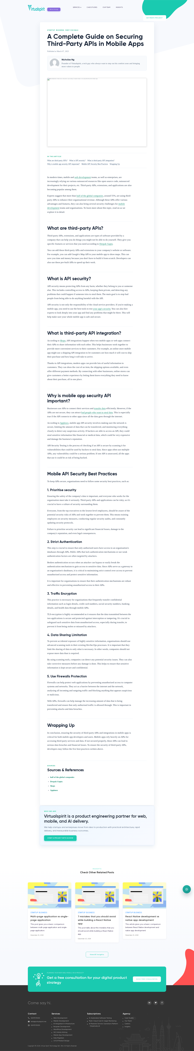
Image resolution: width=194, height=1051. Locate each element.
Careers (127, 1024)
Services (76, 7)
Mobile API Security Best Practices (95, 164)
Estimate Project (154, 18)
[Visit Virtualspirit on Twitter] (155, 1003)
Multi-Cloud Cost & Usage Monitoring (102, 1021)
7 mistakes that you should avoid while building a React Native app (97, 920)
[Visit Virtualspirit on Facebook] (162, 1003)
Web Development (60, 1018)
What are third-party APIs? (57, 160)
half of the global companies (62, 777)
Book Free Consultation (146, 979)
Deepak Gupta (56, 781)
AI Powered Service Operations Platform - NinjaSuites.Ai (103, 1025)
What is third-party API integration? (100, 160)
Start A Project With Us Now (60, 838)
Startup (51, 30)
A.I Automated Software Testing (100, 1018)
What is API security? (77, 160)
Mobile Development (61, 1021)
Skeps (52, 786)
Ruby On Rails (72, 30)
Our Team (106, 7)
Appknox (54, 790)
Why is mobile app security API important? (63, 164)
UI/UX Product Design (61, 1041)
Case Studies (92, 7)
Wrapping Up (115, 164)
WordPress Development (62, 1029)
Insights (119, 7)
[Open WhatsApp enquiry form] (187, 889)
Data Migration (58, 1038)
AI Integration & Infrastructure (64, 1024)
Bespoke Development (61, 1026)
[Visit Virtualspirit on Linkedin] (149, 1003)
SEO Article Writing (60, 1032)
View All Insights (97, 954)
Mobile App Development (62, 1035)
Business (60, 30)
